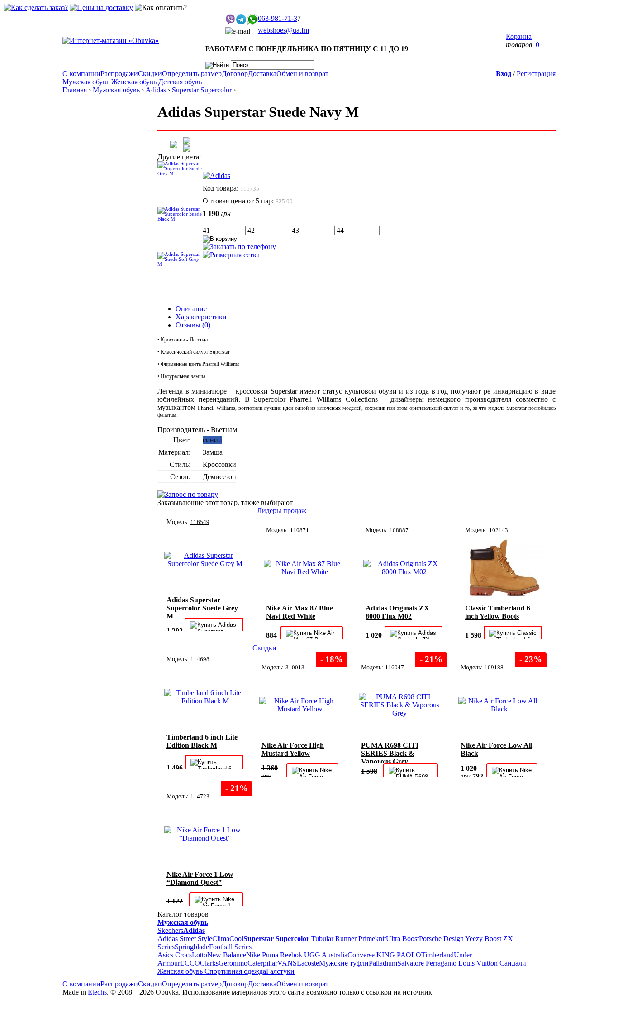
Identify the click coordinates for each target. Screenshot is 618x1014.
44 (340, 230)
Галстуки (280, 971)
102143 (498, 530)
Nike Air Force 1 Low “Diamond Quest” (199, 878)
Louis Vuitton (478, 963)
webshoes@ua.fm (283, 30)
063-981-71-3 (277, 18)
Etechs (97, 992)
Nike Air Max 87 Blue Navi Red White (299, 612)
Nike (254, 955)
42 (251, 230)
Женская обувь (134, 82)
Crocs (183, 955)
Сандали (512, 963)
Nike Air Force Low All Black (496, 749)
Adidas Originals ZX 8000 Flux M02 (397, 612)
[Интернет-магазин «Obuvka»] (110, 40)
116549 (199, 522)
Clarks (209, 963)
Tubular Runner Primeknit (348, 938)
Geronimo (233, 963)
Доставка (262, 73)
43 (295, 230)
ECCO (190, 963)
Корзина (519, 36)
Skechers (170, 930)
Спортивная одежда (235, 971)
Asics (166, 955)
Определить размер (192, 73)
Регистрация (536, 73)
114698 (199, 659)
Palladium (383, 963)
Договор (235, 73)
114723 (199, 796)
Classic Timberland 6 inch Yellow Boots (497, 612)
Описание (191, 308)
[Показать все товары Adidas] (216, 175)
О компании (81, 73)
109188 (494, 667)
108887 (399, 530)
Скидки (150, 73)
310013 (294, 667)
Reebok (292, 955)
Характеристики (201, 317)
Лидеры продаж (281, 510)
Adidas (156, 90)
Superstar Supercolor (202, 90)
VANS (287, 963)
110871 (299, 530)
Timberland (437, 955)
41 (206, 230)
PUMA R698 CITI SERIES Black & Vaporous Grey (389, 752)
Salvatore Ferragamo (427, 963)
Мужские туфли (344, 963)
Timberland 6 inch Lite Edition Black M (202, 741)
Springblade (192, 947)
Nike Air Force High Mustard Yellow (292, 749)
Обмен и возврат (302, 73)
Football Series (230, 947)
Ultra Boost (402, 938)
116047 (394, 667)
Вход (503, 73)
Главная (74, 90)
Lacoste (308, 963)
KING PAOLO (398, 955)
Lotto (199, 955)
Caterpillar (262, 963)
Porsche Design (442, 938)
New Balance (226, 955)
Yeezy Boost (483, 938)
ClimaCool (227, 938)
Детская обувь (180, 82)
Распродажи (119, 73)
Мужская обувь (85, 82)
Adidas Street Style (184, 938)
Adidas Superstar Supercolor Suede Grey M (202, 607)
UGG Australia (325, 955)
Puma (271, 955)
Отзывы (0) (193, 325)
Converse (361, 955)
